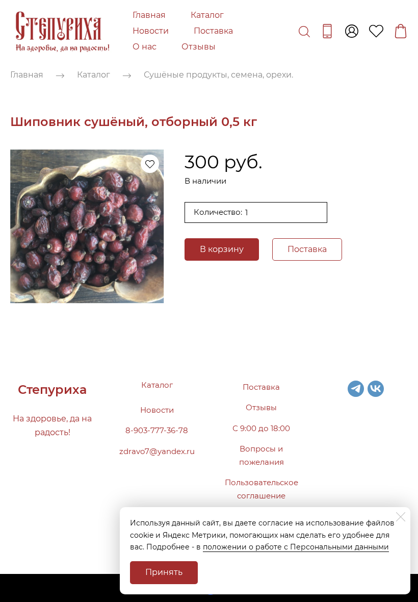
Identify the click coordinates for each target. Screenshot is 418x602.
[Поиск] (304, 31)
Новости (151, 31)
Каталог (207, 15)
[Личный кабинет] (352, 31)
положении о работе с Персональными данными (296, 546)
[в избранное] (150, 164)
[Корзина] (401, 31)
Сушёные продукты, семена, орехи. (218, 75)
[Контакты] (327, 31)
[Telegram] (356, 389)
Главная (149, 15)
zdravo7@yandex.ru (157, 451)
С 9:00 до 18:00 (261, 428)
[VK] (376, 389)
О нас (144, 47)
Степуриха (52, 389)
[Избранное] (376, 31)
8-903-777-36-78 (156, 430)
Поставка (213, 31)
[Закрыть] (400, 516)
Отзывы (198, 47)
